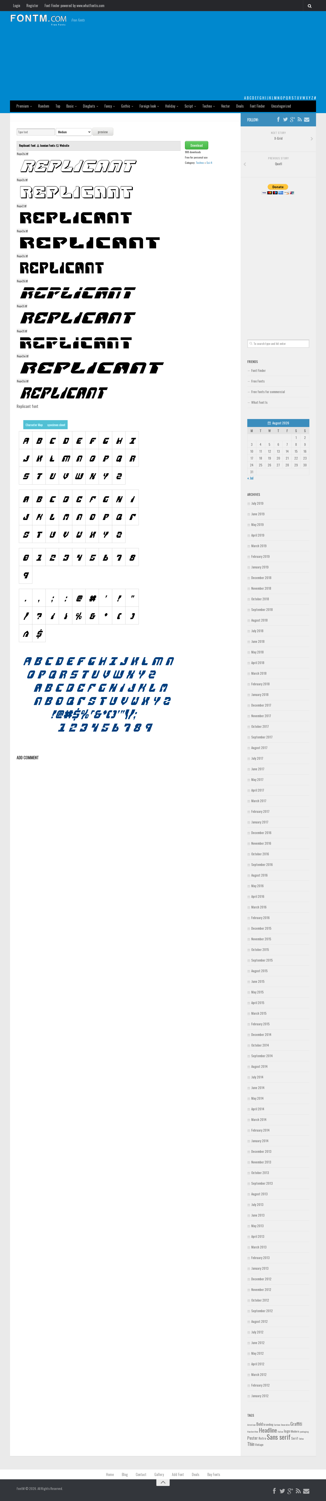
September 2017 (262, 736)
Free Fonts (258, 381)
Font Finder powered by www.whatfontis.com (74, 5)
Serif (294, 1438)
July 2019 (257, 503)
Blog (125, 1474)
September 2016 (262, 864)
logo (287, 1431)
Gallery (159, 1474)
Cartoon (277, 1424)
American (251, 1424)
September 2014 (262, 1055)
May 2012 (257, 1353)
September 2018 (262, 609)
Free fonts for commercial (268, 391)
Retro (262, 1438)
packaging (304, 1431)
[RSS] (299, 119)
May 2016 (257, 885)
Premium (22, 106)
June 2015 (258, 981)
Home (110, 1474)
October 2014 (260, 1045)
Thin (250, 1443)
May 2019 (257, 524)
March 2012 (259, 1374)
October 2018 (260, 598)
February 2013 (260, 1257)
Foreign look (147, 106)
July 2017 (257, 758)
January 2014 (260, 1140)
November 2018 (261, 588)
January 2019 (260, 566)
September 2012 (262, 1310)
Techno (207, 106)
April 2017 (257, 790)
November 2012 (261, 1289)
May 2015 (257, 991)
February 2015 (260, 1023)
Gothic (125, 106)
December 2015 (261, 928)
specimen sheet (56, 424)
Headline (268, 1430)
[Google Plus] (292, 119)
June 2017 (257, 768)
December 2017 (261, 705)
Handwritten (252, 1431)
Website (64, 145)
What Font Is (259, 402)
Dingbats (89, 106)
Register (32, 5)
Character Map (34, 424)
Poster (252, 1438)
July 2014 (257, 1076)
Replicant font (27, 145)
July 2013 (257, 1204)
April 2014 (257, 1108)
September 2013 (262, 1183)
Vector (225, 106)
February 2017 (260, 811)
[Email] (306, 119)
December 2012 (261, 1278)
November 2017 (261, 715)
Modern (295, 1431)
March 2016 (259, 906)
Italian (280, 1431)
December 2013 (261, 1151)
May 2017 (257, 779)
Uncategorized (281, 106)
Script (189, 106)
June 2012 (258, 1342)
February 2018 (260, 683)
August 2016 (259, 875)
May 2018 (257, 651)
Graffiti (296, 1423)
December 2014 (261, 1034)
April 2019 (257, 535)
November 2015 (261, 938)
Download (196, 145)
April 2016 (257, 896)
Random (43, 106)
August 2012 (259, 1321)
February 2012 (260, 1385)
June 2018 (258, 641)
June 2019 (258, 513)
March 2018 (259, 673)
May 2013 (257, 1225)
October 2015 (260, 949)
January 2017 (259, 821)
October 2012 (260, 1300)
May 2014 (257, 1098)
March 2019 (259, 545)
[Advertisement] (163, 62)
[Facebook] (278, 119)
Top (57, 106)
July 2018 (257, 630)
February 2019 (260, 556)
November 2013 (261, 1161)
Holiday (170, 106)
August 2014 (259, 1066)
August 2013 (259, 1193)
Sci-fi (209, 162)
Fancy (108, 106)
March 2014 (259, 1119)
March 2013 (259, 1246)
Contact (141, 1474)
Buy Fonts (213, 1474)
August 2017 (259, 747)
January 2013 (260, 1268)
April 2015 (257, 1002)
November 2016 (261, 843)
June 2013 (258, 1215)
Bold (259, 1424)
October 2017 (260, 726)
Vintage (259, 1444)
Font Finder (257, 106)
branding (268, 1424)
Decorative (285, 1424)
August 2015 (259, 970)
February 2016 (260, 917)
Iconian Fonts (47, 145)
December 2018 (261, 577)
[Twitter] (285, 119)
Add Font (178, 1474)
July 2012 (257, 1331)
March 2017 (258, 800)
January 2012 (260, 1395)
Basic (70, 106)
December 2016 (261, 832)
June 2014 (258, 1087)
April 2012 (257, 1363)
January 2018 (260, 694)
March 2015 (259, 1013)
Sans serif (279, 1436)
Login (16, 5)
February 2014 (260, 1130)
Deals (240, 106)
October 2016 (260, 853)
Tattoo (301, 1438)
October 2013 (260, 1172)
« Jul (250, 477)
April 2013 (257, 1236)
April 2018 (257, 662)
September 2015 (262, 960)
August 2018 (259, 620)
